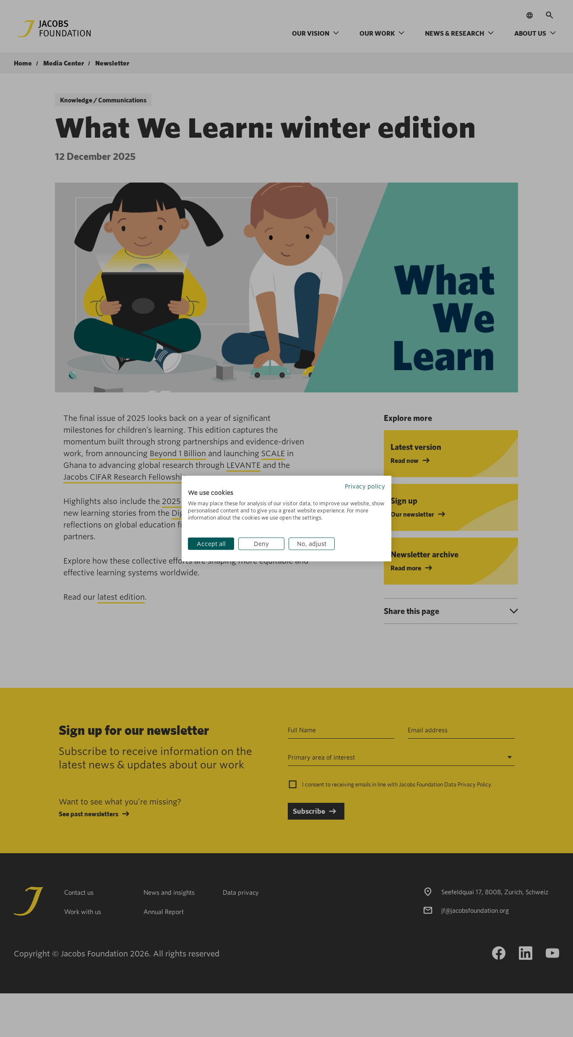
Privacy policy (365, 486)
